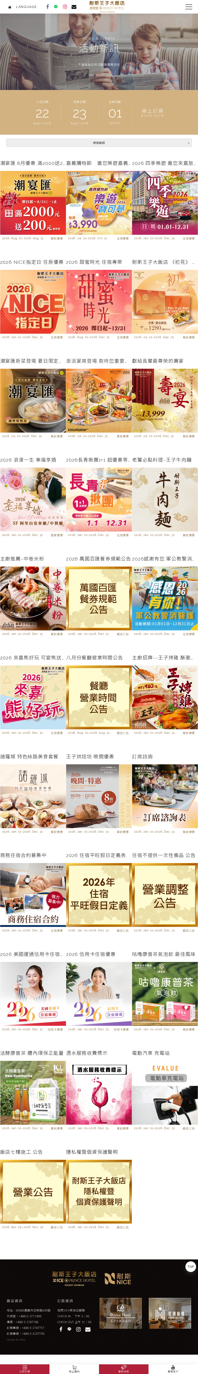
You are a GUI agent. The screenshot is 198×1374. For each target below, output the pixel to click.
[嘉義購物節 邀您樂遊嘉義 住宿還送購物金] (99, 203)
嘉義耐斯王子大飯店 (107, 7)
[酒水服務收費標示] (99, 1093)
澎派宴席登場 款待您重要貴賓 (99, 361)
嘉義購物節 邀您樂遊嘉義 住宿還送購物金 (99, 163)
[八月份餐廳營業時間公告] (99, 697)
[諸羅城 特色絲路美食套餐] (33, 796)
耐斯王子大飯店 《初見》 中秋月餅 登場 (165, 262)
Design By (13, 1339)
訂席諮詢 (142, 756)
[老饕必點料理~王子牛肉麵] (165, 499)
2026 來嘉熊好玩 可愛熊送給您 (33, 658)
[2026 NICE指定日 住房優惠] (33, 302)
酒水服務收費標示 (87, 1053)
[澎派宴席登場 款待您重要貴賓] (99, 401)
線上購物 (74, 1371)
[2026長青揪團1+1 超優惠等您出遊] (99, 499)
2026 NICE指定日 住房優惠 (32, 262)
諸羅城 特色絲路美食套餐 (29, 756)
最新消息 (123, 1371)
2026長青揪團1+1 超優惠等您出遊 (99, 460)
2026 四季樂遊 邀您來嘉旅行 (165, 163)
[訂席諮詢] (165, 796)
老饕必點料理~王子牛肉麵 (162, 460)
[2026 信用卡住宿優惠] (99, 994)
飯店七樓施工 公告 (21, 1152)
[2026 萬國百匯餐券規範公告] (99, 598)
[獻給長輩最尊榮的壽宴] (165, 401)
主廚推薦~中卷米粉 (22, 559)
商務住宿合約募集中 (23, 855)
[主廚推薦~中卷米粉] (33, 598)
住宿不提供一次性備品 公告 (164, 855)
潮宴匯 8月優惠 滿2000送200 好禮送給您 (33, 163)
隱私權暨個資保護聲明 (92, 1152)
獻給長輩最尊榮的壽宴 (158, 361)
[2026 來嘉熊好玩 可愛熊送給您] (33, 697)
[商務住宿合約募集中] (33, 895)
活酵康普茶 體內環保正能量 (32, 1053)
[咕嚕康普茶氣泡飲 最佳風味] (165, 994)
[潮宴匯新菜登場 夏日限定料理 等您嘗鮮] (33, 401)
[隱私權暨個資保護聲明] (99, 1192)
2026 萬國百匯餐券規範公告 (98, 559)
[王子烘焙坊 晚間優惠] (99, 796)
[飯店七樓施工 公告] (33, 1192)
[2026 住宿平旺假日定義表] (99, 895)
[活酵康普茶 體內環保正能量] (33, 1093)
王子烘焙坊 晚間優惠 (90, 756)
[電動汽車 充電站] (165, 1093)
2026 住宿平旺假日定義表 (96, 855)
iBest (22, 1339)
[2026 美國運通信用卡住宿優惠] (33, 994)
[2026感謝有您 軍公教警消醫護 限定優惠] (165, 598)
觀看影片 (173, 1371)
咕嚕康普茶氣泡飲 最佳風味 (164, 954)
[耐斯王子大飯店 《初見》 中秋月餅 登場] (165, 302)
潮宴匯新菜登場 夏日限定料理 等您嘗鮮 (33, 361)
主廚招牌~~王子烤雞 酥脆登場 (165, 658)
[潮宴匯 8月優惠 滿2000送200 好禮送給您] (33, 203)
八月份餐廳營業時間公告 (94, 658)
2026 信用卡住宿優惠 (91, 954)
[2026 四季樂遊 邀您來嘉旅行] (165, 203)
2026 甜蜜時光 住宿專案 (94, 262)
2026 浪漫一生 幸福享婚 (28, 460)
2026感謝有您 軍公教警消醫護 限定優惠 (165, 559)
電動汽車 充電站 (151, 1053)
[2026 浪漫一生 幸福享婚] (33, 499)
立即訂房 (24, 1371)
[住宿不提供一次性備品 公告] (165, 895)
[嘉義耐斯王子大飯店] (11, 7)
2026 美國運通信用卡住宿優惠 (33, 954)
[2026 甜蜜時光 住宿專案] (99, 302)
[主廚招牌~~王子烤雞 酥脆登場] (165, 697)
